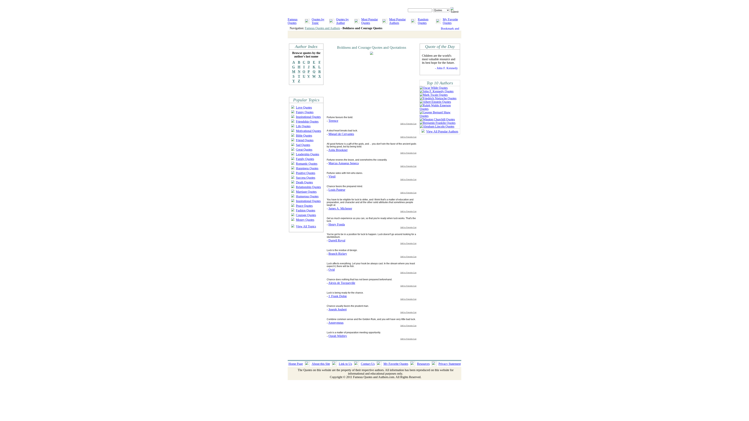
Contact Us (368, 363)
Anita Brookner (338, 150)
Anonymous (335, 322)
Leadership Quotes (307, 154)
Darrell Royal (336, 240)
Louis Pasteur (336, 189)
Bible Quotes (304, 135)
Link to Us (345, 363)
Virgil (331, 176)
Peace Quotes (304, 205)
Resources (423, 363)
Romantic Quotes (306, 163)
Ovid (331, 269)
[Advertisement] (359, 85)
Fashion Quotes (305, 210)
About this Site (321, 363)
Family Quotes (305, 159)
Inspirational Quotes (308, 117)
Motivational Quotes (308, 131)
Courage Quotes (306, 215)
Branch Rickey (337, 253)
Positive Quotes (305, 173)
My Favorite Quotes (450, 21)
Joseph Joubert (337, 309)
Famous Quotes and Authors (322, 28)
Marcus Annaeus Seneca (343, 163)
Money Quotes (305, 219)
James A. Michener (340, 208)
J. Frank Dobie (337, 296)
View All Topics (306, 226)
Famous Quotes (292, 21)
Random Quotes (423, 21)
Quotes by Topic (318, 21)
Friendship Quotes (307, 121)
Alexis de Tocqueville (341, 283)
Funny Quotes (304, 112)
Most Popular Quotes (369, 21)
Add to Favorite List (408, 124)
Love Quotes (304, 107)
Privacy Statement (449, 363)
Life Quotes (303, 126)
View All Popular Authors (442, 131)
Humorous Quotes (307, 196)
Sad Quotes (303, 145)
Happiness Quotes (307, 168)
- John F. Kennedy (446, 68)
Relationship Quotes (308, 187)
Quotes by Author (342, 21)
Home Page (295, 363)
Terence (333, 120)
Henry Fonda (336, 224)
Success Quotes (305, 177)
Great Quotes (304, 149)
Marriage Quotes (306, 191)
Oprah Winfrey (337, 336)
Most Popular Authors (397, 21)
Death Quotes (304, 182)
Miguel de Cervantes (341, 134)
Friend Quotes (304, 140)
